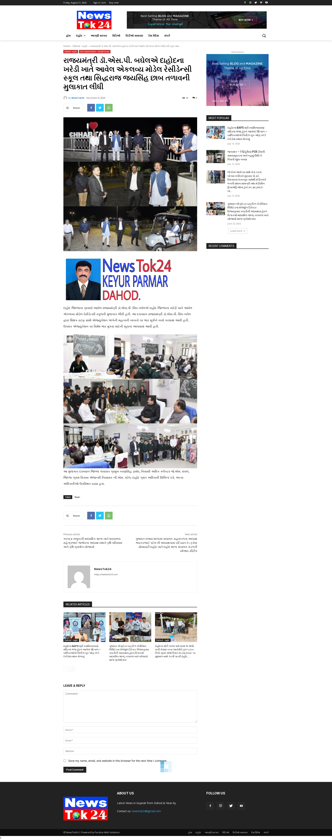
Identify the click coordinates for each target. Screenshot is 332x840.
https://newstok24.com (106, 574)
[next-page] (72, 669)
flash (77, 497)
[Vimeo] (261, 3)
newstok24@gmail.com (146, 811)
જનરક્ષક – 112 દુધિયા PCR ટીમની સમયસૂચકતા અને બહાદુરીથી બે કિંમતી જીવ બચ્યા (246, 155)
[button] (264, 35)
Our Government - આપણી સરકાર (94, 51)
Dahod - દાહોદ (80, 46)
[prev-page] (65, 669)
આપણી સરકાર (212, 832)
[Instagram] (250, 3)
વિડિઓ (225, 832)
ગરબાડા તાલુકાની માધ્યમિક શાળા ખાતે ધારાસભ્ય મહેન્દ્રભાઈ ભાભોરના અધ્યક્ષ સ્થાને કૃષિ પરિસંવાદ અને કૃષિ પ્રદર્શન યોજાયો (92, 543)
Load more (236, 230)
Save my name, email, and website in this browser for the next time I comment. (117, 760)
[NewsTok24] (65, 98)
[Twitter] (256, 3)
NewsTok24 (77, 97)
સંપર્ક (266, 832)
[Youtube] (266, 3)
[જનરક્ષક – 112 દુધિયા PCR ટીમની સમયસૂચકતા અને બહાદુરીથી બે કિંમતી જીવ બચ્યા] (215, 156)
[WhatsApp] (109, 108)
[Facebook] (245, 3)
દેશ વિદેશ (255, 832)
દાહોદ (198, 832)
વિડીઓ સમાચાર (240, 832)
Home (66, 46)
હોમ (190, 832)
